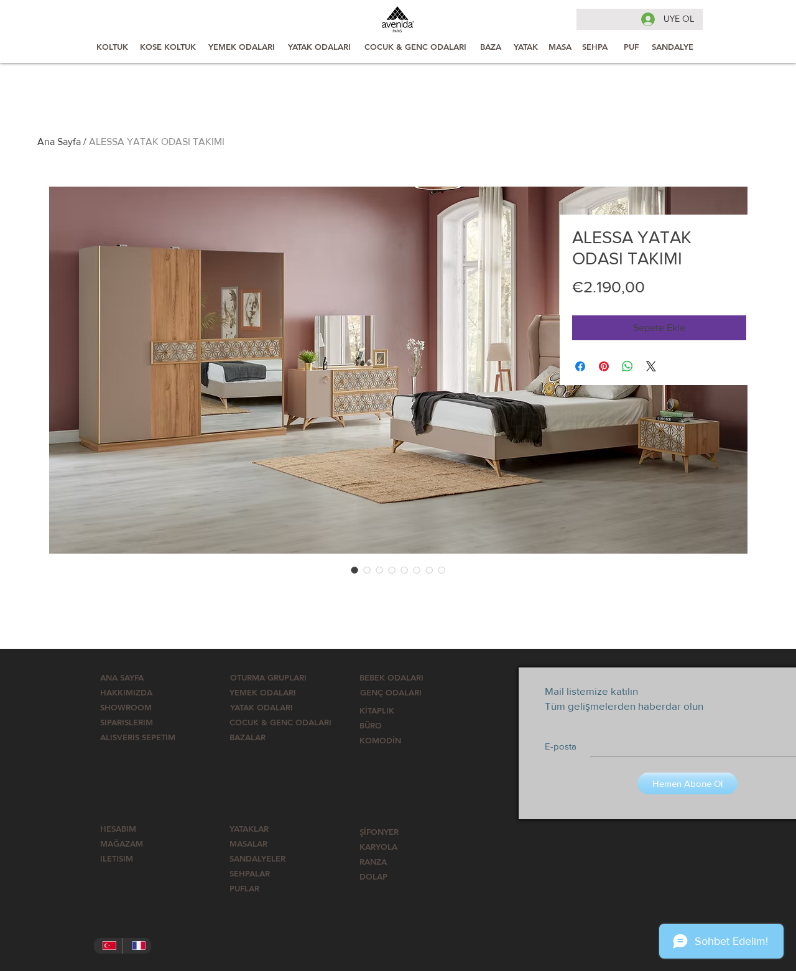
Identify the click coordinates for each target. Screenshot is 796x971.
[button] (280, 722)
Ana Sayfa (59, 141)
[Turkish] (108, 946)
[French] (137, 946)
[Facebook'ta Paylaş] (580, 366)
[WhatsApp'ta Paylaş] (627, 366)
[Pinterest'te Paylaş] (603, 366)
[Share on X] (651, 366)
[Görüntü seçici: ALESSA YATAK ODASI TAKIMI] (354, 570)
